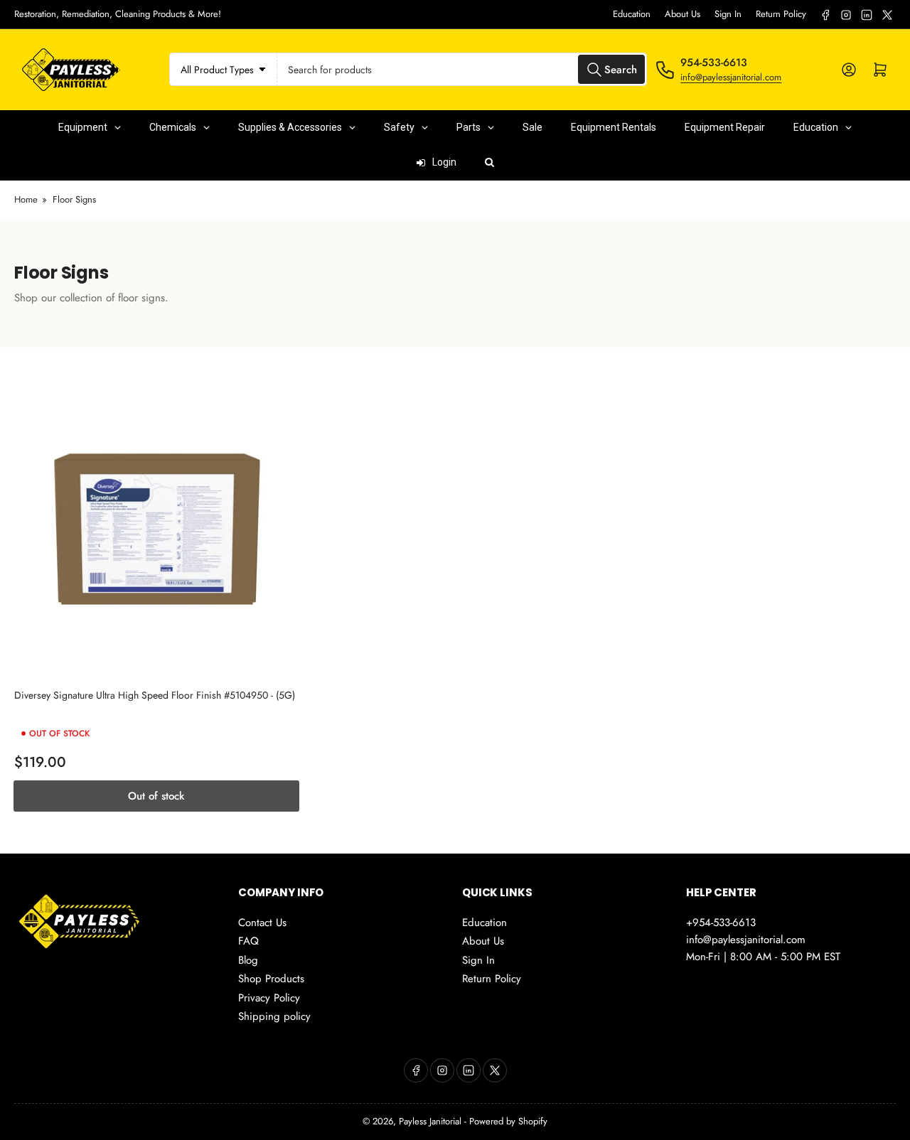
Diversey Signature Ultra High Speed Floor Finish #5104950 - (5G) (154, 695)
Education (632, 14)
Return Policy (781, 14)
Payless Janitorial (430, 1121)
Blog (248, 960)
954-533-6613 (713, 62)
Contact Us (262, 922)
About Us (682, 14)
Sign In (728, 14)
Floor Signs (74, 199)
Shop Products (271, 978)
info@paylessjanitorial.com (730, 77)
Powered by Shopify (508, 1121)
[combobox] (462, 69)
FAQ (248, 941)
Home (26, 199)
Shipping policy (274, 1016)
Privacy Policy (269, 998)
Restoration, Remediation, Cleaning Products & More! (117, 14)
